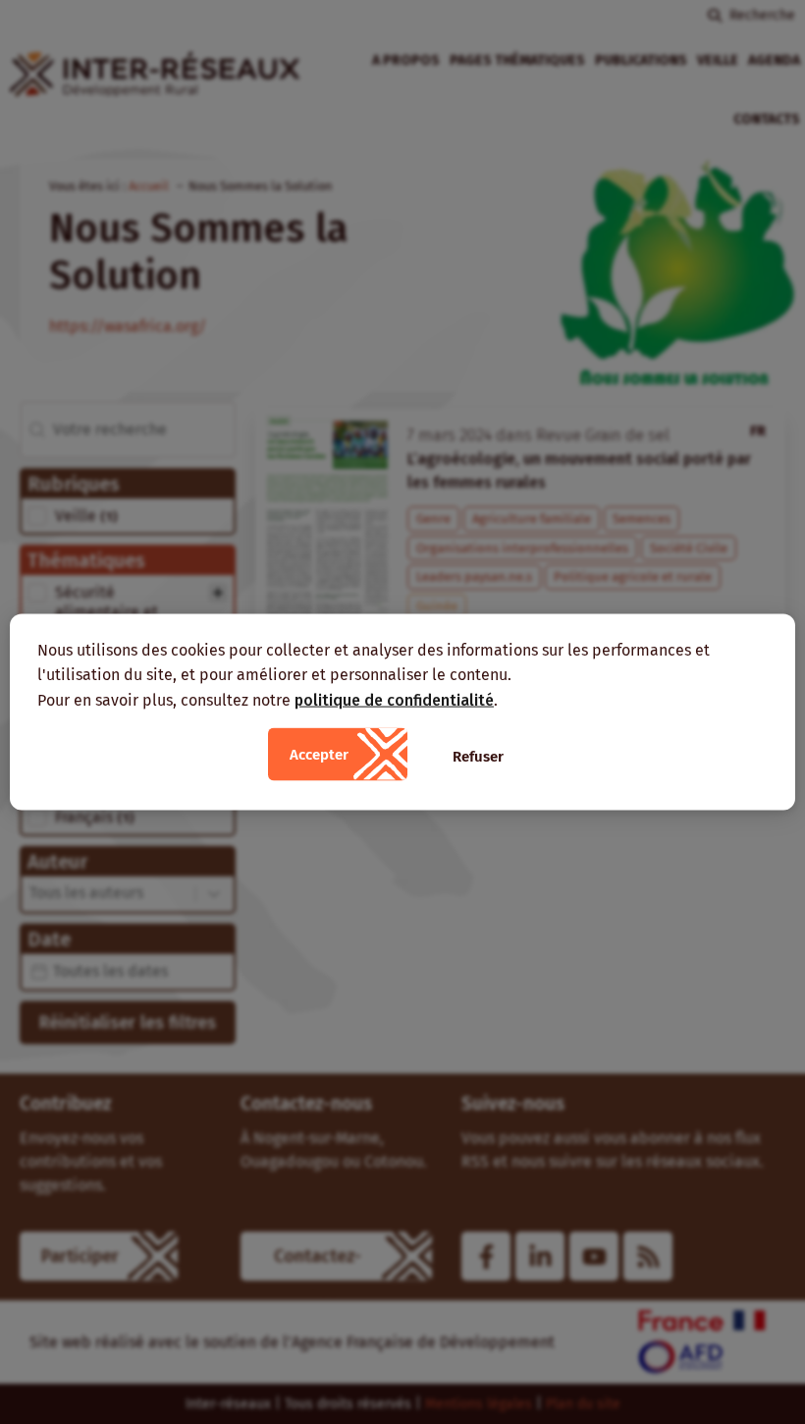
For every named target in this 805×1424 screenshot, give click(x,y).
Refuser (478, 756)
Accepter (319, 755)
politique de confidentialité (394, 699)
